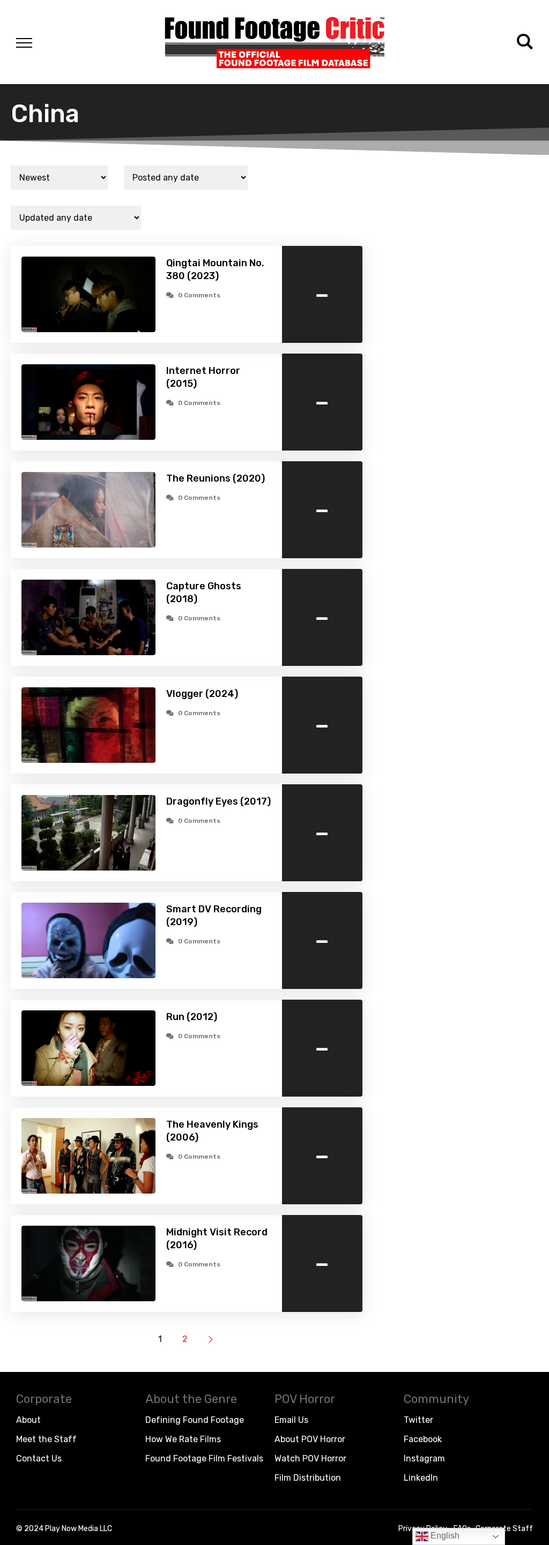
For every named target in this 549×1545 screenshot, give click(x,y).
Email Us (291, 1420)
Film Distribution (307, 1478)
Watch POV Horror (310, 1458)
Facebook (423, 1439)
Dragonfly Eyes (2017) (218, 801)
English (443, 1535)
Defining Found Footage (194, 1420)
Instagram (424, 1458)
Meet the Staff (46, 1439)
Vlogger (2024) (202, 694)
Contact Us (39, 1458)
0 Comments (199, 295)
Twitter (418, 1420)
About (28, 1420)
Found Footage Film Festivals (204, 1458)
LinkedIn (421, 1478)
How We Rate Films (183, 1439)
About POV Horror (309, 1439)
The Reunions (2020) (215, 478)
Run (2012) (191, 1017)
